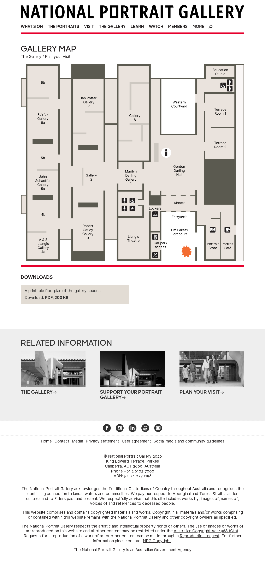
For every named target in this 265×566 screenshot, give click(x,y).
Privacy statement (102, 441)
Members (178, 26)
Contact (61, 441)
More (198, 26)
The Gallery (112, 26)
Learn (137, 26)
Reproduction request (199, 536)
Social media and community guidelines (189, 441)
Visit (89, 26)
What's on (32, 26)
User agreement (136, 441)
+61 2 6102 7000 (139, 471)
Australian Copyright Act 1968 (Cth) (206, 531)
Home (46, 441)
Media (77, 441)
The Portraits (63, 26)
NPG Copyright (157, 540)
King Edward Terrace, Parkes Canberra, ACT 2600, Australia (132, 464)
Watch (156, 26)
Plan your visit (57, 56)
